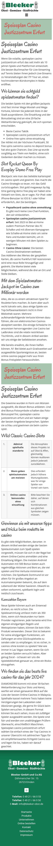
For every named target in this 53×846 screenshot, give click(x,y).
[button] (26, 15)
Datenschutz (26, 831)
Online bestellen (26, 823)
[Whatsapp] (26, 790)
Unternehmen (26, 819)
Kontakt (26, 827)
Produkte (27, 815)
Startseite (26, 811)
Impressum (26, 834)
